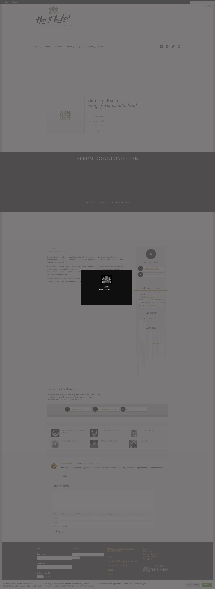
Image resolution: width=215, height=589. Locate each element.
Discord (110, 289)
